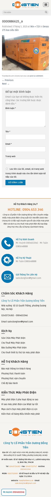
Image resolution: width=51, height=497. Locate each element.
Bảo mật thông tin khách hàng (16, 368)
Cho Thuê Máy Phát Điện (13, 343)
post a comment (36, 76)
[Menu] (46, 4)
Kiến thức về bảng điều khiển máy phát (20, 414)
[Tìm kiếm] (46, 12)
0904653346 (13, 492)
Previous (7, 80)
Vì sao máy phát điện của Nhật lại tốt (19, 404)
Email (8, 144)
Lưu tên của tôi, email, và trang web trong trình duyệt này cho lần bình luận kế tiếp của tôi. (25, 173)
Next (5, 83)
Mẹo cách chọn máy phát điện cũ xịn (19, 409)
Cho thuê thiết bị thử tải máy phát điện (20, 352)
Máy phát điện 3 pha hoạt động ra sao (19, 399)
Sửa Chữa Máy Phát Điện (13, 338)
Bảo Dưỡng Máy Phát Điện (14, 347)
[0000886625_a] (25, 52)
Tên (7, 132)
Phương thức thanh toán (13, 373)
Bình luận (10, 108)
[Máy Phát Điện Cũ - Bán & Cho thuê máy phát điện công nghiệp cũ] (25, 5)
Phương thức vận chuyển (13, 378)
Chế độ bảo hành (9, 383)
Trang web (10, 156)
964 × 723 (35, 26)
